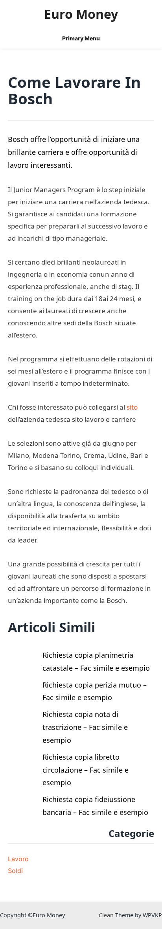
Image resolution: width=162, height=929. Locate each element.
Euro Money (81, 13)
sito (132, 407)
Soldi (15, 871)
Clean (106, 915)
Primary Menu (81, 38)
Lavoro (18, 859)
